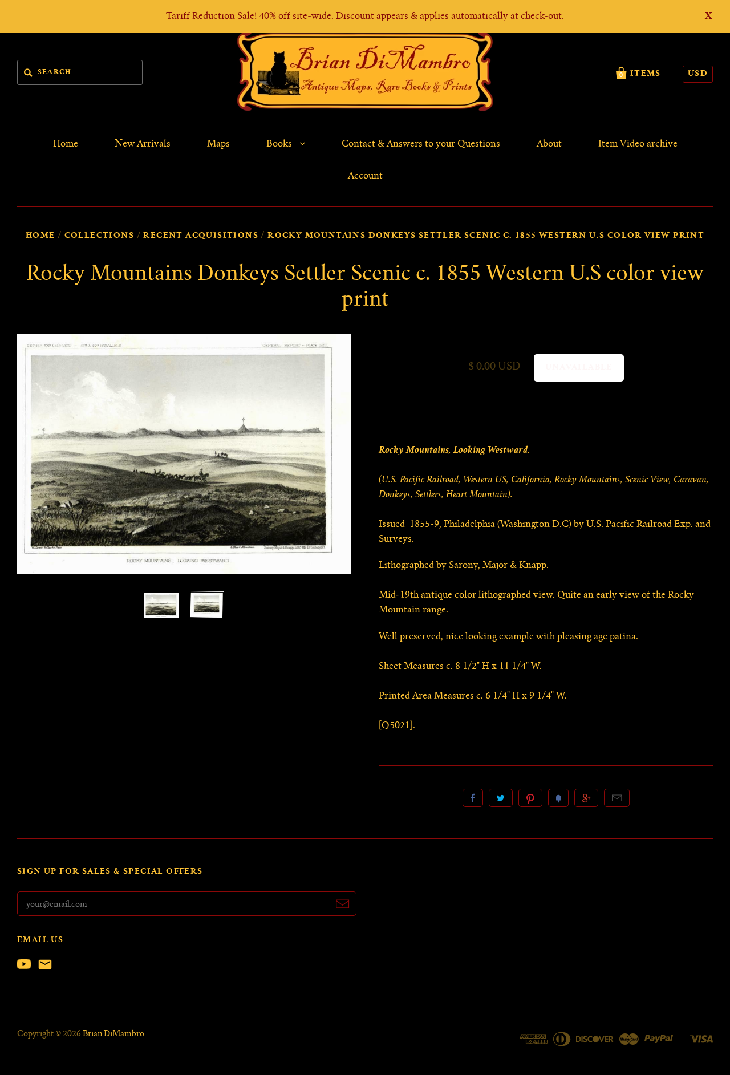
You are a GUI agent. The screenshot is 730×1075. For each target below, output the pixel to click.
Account (365, 176)
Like (473, 798)
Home (65, 144)
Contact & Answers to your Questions (421, 144)
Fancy (558, 798)
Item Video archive (638, 144)
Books (280, 144)
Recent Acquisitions (200, 236)
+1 (586, 798)
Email (617, 798)
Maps (218, 144)
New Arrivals (143, 144)
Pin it (530, 798)
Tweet (501, 798)
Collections (99, 236)
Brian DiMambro (113, 1035)
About (549, 144)
